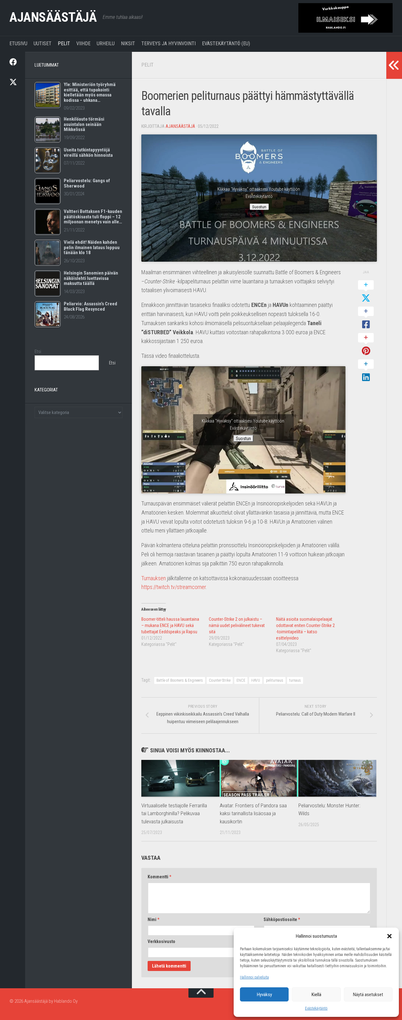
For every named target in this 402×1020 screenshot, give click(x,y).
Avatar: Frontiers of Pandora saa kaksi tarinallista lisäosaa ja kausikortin (253, 813)
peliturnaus (274, 680)
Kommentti (159, 876)
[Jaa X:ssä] (366, 291)
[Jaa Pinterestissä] (366, 344)
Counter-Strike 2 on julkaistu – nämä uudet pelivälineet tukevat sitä (237, 625)
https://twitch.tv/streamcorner (173, 587)
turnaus (295, 680)
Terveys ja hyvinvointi (168, 43)
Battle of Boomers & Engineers (179, 680)
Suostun (259, 207)
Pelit (64, 43)
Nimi (153, 919)
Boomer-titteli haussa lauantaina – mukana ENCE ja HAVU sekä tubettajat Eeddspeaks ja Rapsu (170, 625)
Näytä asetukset (368, 994)
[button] (389, 936)
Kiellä (316, 994)
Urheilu (106, 43)
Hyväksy (264, 994)
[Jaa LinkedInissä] (366, 371)
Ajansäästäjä (52, 17)
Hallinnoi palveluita (254, 977)
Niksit (128, 43)
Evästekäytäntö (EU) (226, 43)
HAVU (255, 680)
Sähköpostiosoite (281, 919)
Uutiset (43, 43)
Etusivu (18, 43)
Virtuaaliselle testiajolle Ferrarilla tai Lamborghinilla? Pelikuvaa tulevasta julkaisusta (174, 813)
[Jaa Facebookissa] (366, 318)
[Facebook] (12, 62)
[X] (12, 82)
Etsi (38, 351)
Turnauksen (154, 578)
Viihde (83, 43)
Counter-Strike (220, 680)
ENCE (240, 680)
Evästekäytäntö (316, 1008)
